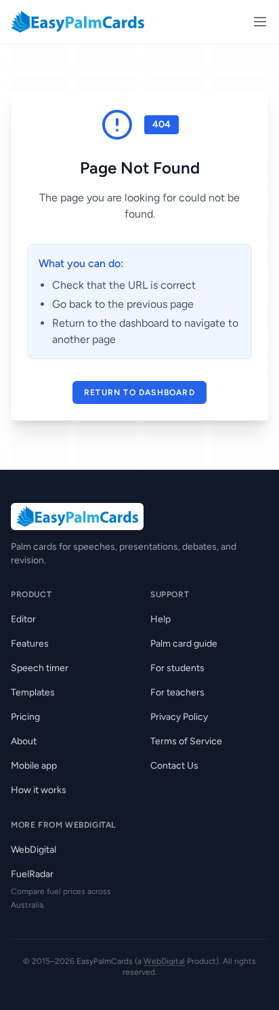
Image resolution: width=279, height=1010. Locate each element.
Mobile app (34, 765)
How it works (38, 790)
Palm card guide (183, 643)
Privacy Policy (179, 717)
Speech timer (39, 668)
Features (30, 643)
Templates (33, 692)
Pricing (25, 717)
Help (160, 619)
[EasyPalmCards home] (77, 22)
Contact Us (174, 765)
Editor (23, 619)
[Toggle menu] (260, 21)
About (24, 741)
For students (177, 668)
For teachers (177, 692)
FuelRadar (32, 874)
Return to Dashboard (139, 392)
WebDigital (33, 849)
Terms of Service (186, 741)
